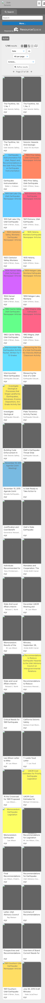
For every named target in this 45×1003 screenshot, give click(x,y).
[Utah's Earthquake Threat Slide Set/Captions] (31, 435)
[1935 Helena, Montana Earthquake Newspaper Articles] (31, 243)
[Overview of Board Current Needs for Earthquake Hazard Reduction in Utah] (31, 936)
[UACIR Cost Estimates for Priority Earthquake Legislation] (31, 782)
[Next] (31, 71)
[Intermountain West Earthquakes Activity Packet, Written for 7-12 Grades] (12, 358)
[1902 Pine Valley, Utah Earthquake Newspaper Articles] (31, 166)
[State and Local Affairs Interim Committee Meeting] (12, 666)
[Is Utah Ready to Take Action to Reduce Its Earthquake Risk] (31, 474)
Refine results (22, 67)
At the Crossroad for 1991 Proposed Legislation (12, 799)
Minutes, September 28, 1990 (29, 645)
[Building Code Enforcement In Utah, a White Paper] (12, 435)
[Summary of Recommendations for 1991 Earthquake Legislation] (31, 897)
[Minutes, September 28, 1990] (31, 628)
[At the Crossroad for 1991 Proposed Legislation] (12, 782)
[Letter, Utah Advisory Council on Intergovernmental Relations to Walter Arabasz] (12, 897)
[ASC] (29, 51)
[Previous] (14, 71)
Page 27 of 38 (22, 71)
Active (5, 38)
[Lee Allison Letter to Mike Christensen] (12, 743)
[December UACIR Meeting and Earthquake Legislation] (31, 589)
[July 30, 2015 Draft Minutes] (31, 974)
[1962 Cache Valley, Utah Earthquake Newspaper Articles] (12, 320)
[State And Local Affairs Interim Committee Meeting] (12, 589)
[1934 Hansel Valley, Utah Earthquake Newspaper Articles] (12, 281)
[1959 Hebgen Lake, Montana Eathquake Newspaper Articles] (31, 281)
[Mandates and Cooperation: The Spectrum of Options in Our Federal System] (31, 551)
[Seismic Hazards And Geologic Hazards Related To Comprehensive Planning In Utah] (31, 127)
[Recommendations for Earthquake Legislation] (31, 859)
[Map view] (36, 46)
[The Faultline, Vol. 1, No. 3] (12, 127)
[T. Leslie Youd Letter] (31, 743)
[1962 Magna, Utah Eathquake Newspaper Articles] (31, 320)
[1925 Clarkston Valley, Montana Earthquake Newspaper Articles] (12, 243)
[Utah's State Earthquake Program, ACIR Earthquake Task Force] (31, 512)
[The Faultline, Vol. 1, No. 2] (31, 89)
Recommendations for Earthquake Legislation (31, 876)
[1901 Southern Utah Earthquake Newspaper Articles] (12, 974)
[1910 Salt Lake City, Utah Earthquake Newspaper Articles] (12, 204)
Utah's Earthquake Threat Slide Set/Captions (31, 453)
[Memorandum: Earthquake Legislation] (12, 820)
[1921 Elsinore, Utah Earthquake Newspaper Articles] (31, 204)
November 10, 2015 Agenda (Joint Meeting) (12, 491)
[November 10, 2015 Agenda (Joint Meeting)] (12, 474)
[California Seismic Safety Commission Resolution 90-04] (31, 705)
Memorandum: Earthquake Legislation (10, 837)
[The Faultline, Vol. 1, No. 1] (12, 89)
